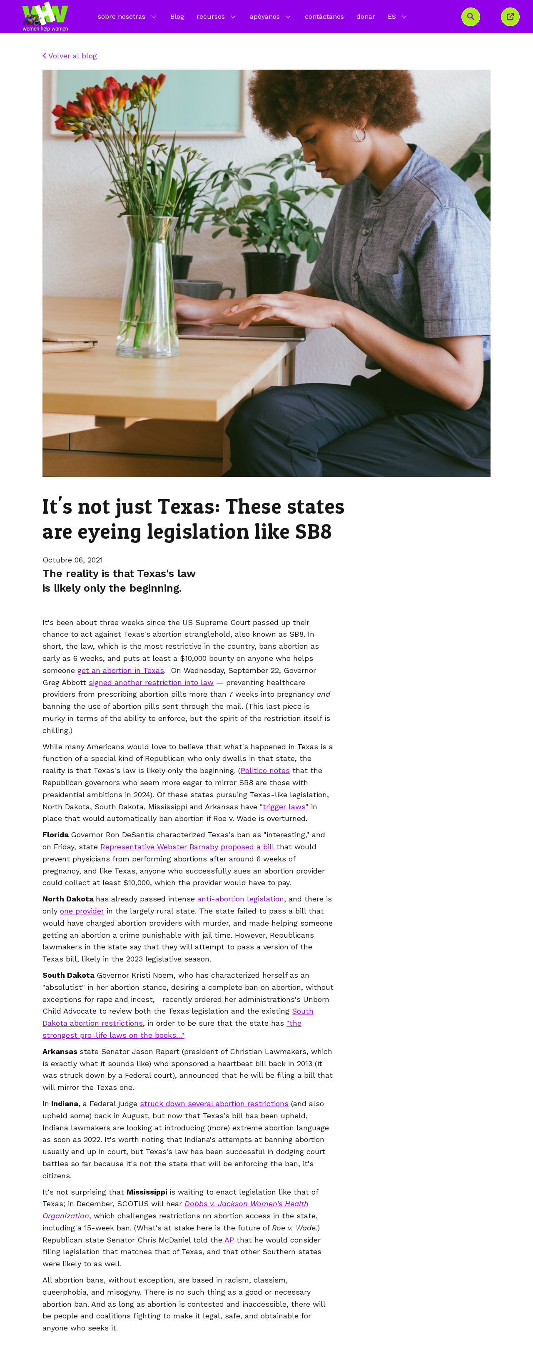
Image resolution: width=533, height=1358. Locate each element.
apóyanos (265, 16)
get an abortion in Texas (120, 670)
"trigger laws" (284, 806)
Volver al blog (71, 55)
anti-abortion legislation (240, 898)
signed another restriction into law (151, 682)
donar (365, 16)
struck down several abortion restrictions (214, 1103)
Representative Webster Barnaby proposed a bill (187, 846)
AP (229, 1239)
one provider (82, 910)
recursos (211, 16)
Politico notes (265, 770)
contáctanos (324, 16)
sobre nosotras (121, 16)
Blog (177, 16)
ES (398, 16)
